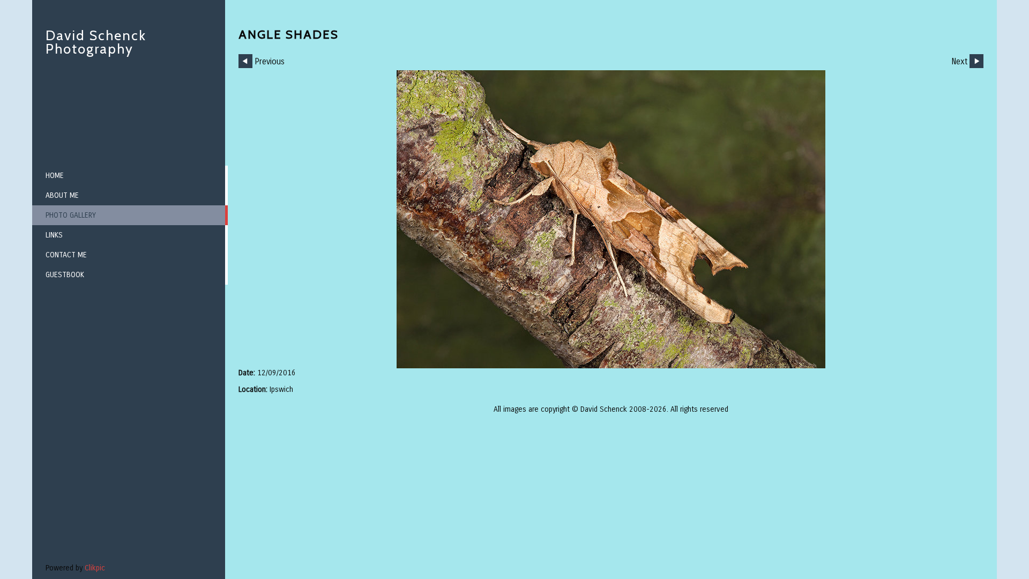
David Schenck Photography (96, 42)
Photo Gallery (71, 215)
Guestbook (65, 274)
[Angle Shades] (610, 219)
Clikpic (95, 568)
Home (55, 175)
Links (54, 235)
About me (62, 195)
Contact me (66, 254)
